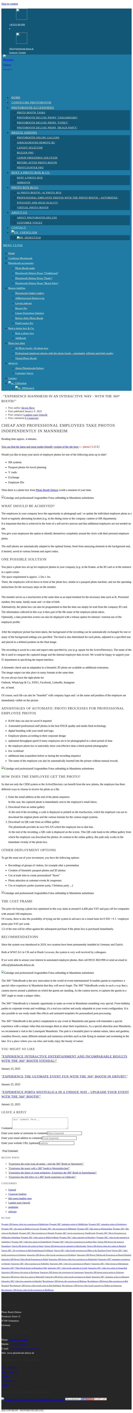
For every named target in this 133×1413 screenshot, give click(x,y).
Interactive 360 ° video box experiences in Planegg (70, 1264)
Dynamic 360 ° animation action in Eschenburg (108, 1224)
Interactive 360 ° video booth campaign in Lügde (67, 1268)
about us (12, 363)
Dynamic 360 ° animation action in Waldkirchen (68, 1224)
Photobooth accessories (21, 263)
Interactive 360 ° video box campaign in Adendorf (21, 1281)
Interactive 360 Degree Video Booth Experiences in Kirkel (24, 1259)
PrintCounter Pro (24, 323)
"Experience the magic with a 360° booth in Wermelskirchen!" (39, 1168)
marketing (13, 1207)
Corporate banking (17, 1194)
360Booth (20, 338)
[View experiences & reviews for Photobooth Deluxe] (32, 1399)
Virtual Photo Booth (26, 358)
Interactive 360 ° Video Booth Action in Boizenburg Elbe (24, 1268)
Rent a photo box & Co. (21, 328)
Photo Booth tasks (25, 268)
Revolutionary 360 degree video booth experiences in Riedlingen (27, 1290)
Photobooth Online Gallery (29, 293)
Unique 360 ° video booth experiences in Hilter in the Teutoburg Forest (82, 1250)
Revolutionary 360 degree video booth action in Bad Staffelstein (35, 1286)
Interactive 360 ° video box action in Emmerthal (107, 1268)
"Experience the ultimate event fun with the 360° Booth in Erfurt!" (64, 1076)
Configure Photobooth (20, 258)
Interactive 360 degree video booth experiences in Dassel (68, 1277)
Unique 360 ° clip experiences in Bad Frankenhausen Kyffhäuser (27, 1250)
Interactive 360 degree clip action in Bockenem (20, 1272)
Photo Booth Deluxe (47, 490)
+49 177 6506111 (18, 1344)
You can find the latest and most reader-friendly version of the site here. (40, 446)
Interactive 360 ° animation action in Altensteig (110, 1277)
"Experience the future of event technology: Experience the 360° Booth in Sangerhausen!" (52, 1172)
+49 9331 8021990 (17, 24)
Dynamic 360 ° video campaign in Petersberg (77, 1237)
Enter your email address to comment (21, 1138)
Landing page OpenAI (35, 415)
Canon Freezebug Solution (29, 313)
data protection (8, 1380)
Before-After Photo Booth (29, 318)
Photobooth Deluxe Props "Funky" (34, 278)
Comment (6, 1128)
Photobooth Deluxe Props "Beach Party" (37, 283)
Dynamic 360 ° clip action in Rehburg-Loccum (20, 1229)
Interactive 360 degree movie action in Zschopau (104, 1272)
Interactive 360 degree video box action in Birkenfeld (23, 1277)
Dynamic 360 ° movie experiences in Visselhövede (75, 1233)
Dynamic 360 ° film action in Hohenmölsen (94, 1229)
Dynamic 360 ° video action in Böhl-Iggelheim (40, 1237)
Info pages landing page (20, 1198)
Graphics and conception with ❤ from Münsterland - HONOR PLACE (83, 1410)
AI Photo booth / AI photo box (31, 348)
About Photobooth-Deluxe (29, 368)
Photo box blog (16, 343)
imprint (5, 1385)
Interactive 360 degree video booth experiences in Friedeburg (51, 1255)
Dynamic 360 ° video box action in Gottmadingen (31, 1242)
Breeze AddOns (16, 288)
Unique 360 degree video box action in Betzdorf (106, 1246)
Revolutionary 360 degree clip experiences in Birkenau (65, 1281)
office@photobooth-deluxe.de (21, 49)
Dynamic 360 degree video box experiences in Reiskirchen (25, 1224)
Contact (12, 378)
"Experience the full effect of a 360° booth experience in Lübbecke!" (42, 1177)
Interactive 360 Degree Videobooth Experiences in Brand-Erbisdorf (104, 1255)
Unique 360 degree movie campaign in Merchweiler (65, 1246)
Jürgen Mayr (28, 408)
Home (11, 253)
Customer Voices (24, 373)
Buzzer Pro (21, 308)
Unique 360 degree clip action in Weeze (28, 1246)
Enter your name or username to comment (24, 1133)
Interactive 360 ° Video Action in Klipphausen (109, 1264)
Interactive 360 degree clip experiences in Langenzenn (62, 1272)
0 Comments (31, 418)
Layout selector (23, 303)
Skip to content (9, 3)
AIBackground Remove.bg (30, 298)
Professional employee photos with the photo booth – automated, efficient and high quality (64, 353)
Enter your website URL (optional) (20, 1143)
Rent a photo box (24, 333)
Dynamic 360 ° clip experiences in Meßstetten (58, 1229)
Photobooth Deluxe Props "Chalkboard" (36, 273)
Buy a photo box (9, 1367)
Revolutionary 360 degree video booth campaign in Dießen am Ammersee (92, 1286)
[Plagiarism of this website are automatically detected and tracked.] (86, 1399)
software (12, 1211)
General (12, 1189)
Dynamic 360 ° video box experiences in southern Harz (74, 1242)
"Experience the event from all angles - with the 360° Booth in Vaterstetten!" (46, 1164)
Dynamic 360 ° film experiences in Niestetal (36, 1233)
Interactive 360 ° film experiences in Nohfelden (30, 1264)
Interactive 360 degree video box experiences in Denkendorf (73, 1259)
